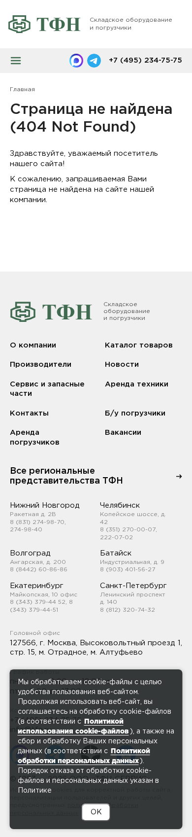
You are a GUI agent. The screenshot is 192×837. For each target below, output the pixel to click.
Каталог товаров (139, 345)
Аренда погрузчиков (35, 437)
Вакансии (123, 432)
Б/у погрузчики (135, 413)
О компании (33, 345)
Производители (40, 364)
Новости (122, 364)
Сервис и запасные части (47, 389)
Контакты (29, 413)
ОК (96, 812)
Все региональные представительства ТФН (66, 476)
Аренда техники (136, 384)
